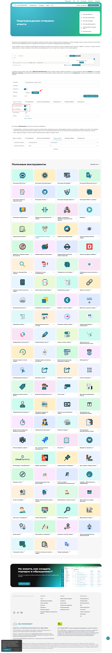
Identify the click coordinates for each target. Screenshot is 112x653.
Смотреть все (94, 164)
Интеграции (83, 614)
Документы (43, 607)
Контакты (42, 605)
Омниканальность (84, 598)
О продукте (97, 1)
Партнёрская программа (46, 600)
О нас (41, 598)
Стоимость (41, 5)
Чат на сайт (82, 609)
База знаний (83, 1)
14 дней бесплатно (93, 5)
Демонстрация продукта (66, 598)
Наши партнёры (44, 603)
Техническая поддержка (66, 605)
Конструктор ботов (84, 603)
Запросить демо (24, 583)
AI (51, 5)
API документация (64, 607)
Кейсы (47, 5)
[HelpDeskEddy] (20, 5)
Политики (9, 647)
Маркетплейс (68, 1)
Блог (74, 1)
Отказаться (16, 649)
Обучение (90, 1)
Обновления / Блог (64, 609)
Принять (7, 649)
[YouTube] (21, 612)
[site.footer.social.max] (14, 612)
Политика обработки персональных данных (48, 612)
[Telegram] (18, 612)
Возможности (33, 5)
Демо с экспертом (81, 5)
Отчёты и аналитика (85, 611)
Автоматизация (83, 600)
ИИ (81, 605)
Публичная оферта (44, 609)
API (78, 1)
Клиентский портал (84, 607)
